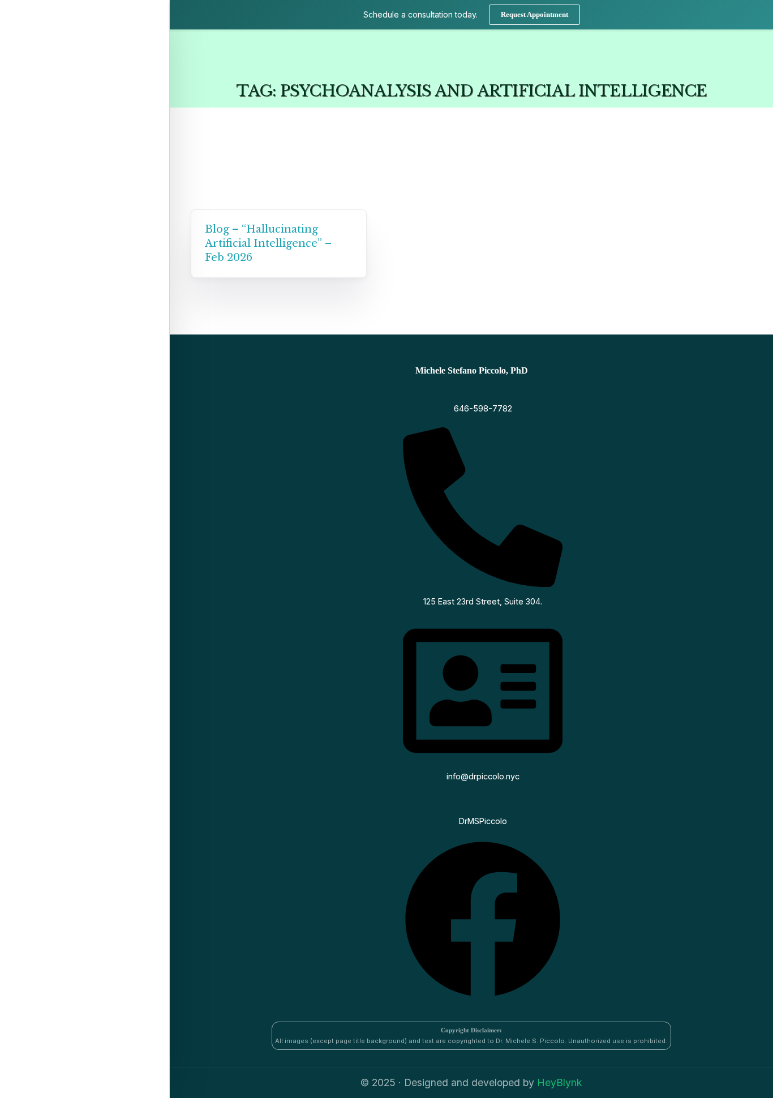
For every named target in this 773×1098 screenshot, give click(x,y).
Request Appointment (534, 14)
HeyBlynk (559, 1082)
